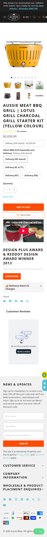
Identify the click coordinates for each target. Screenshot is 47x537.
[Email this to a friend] (22, 301)
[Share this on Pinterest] (16, 301)
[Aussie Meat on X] (35, 499)
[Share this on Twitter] (5, 301)
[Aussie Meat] (13, 17)
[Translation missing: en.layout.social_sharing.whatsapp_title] (27, 301)
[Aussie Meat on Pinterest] (29, 499)
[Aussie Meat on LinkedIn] (23, 499)
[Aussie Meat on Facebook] (12, 499)
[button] (27, 17)
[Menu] (4, 17)
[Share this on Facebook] (10, 301)
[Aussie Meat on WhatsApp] (40, 499)
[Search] (34, 17)
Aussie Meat (16, 531)
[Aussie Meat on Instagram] (17, 499)
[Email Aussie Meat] (6, 499)
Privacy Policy (23, 454)
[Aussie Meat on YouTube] (6, 505)
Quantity (8, 183)
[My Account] (43, 17)
